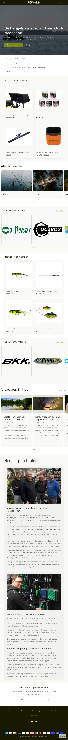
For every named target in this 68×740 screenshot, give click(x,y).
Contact (57, 711)
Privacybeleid (21, 711)
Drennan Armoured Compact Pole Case (17, 152)
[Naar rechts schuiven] (38, 201)
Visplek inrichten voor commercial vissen (15, 418)
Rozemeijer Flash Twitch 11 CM (15, 291)
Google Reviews (20, 58)
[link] (34, 486)
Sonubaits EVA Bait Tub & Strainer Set (47, 152)
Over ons (34, 715)
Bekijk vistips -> (31, 45)
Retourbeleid (11, 711)
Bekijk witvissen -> (13, 45)
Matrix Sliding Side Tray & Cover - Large (17, 115)
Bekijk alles (60, 211)
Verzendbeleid (31, 711)
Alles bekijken (62, 390)
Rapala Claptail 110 (11, 329)
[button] (4, 3)
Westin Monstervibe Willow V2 (45, 329)
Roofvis (37, 194)
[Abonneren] (48, 699)
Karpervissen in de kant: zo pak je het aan (47, 418)
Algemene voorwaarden (45, 711)
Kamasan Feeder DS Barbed (44, 115)
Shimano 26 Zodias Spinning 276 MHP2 (47, 291)
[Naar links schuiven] (30, 201)
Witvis (5, 194)
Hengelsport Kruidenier (31, 736)
